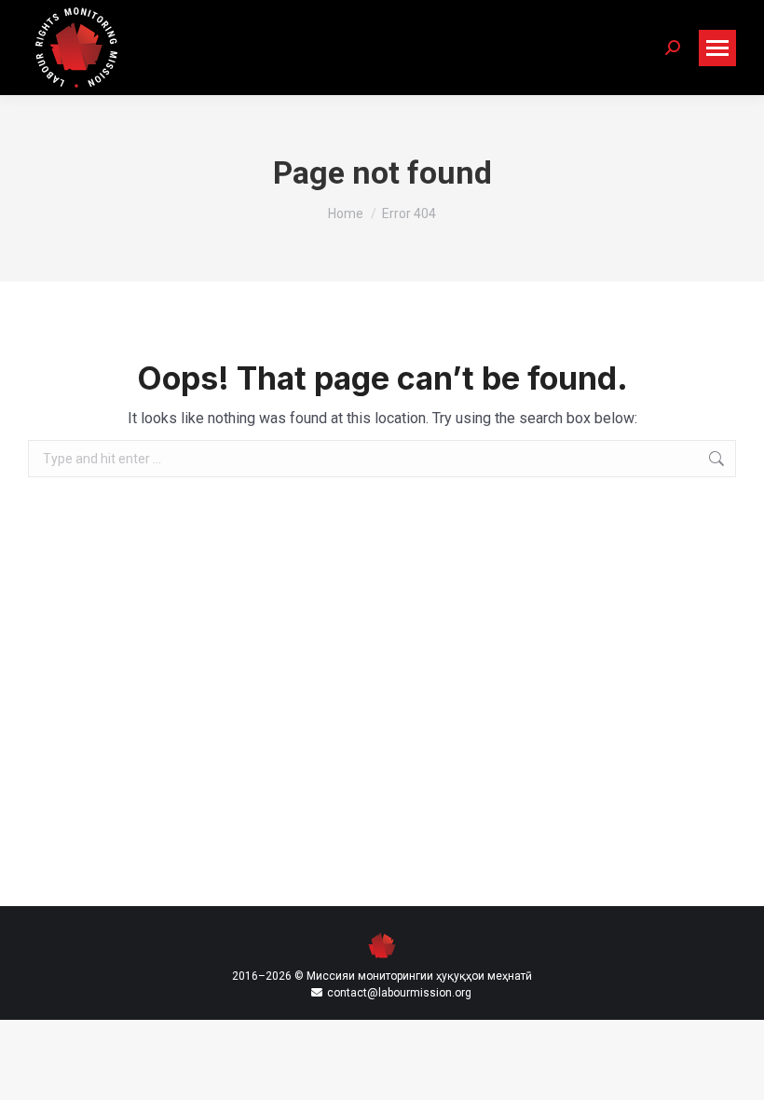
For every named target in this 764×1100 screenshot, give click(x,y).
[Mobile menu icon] (717, 48)
